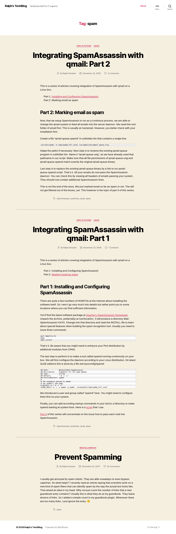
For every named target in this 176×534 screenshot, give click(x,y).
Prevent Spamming (88, 457)
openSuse (74, 198)
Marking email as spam (65, 274)
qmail (82, 198)
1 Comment (113, 247)
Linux (96, 46)
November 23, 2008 (92, 247)
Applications (84, 46)
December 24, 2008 (92, 73)
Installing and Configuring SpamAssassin (75, 96)
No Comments (113, 466)
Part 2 (43, 414)
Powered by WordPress (56, 527)
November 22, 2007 (91, 466)
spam (88, 198)
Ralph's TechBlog (16, 6)
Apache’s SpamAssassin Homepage (107, 315)
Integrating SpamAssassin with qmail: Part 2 (88, 59)
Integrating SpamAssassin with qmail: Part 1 (88, 234)
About (143, 6)
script (89, 407)
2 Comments (113, 73)
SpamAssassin (63, 198)
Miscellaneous (88, 448)
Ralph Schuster (69, 73)
